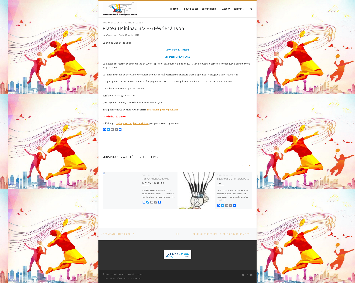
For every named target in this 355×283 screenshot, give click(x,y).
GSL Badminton (116, 274)
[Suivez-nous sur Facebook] (243, 275)
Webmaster (111, 35)
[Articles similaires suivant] (249, 165)
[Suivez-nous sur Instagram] (247, 275)
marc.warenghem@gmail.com (162, 109)
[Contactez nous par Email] (251, 275)
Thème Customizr (136, 278)
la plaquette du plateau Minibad (132, 123)
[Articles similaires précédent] (242, 165)
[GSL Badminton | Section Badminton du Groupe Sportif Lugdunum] (120, 8)
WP (114, 278)
